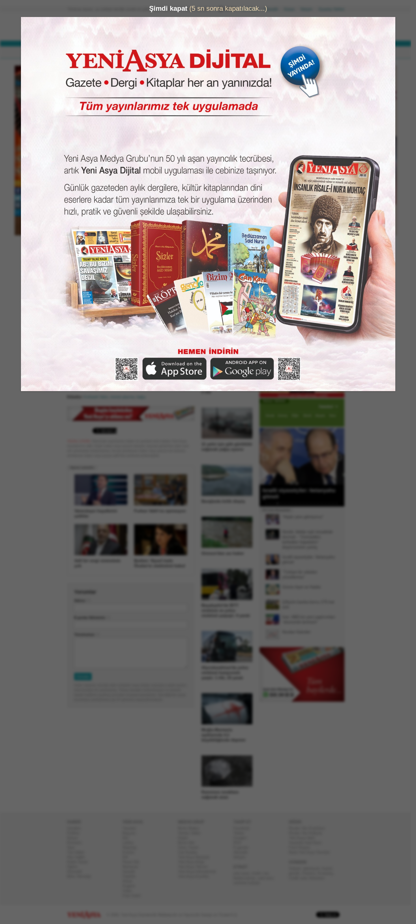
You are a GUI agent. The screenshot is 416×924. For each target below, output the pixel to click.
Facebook (244, 828)
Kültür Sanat (79, 862)
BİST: (186, 28)
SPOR (159, 52)
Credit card (300, 878)
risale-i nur (262, 873)
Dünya (74, 838)
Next (339, 456)
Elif (127, 857)
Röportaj (131, 847)
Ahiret (129, 881)
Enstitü (130, 852)
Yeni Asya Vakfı (304, 838)
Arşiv (273, 202)
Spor (73, 847)
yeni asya (244, 873)
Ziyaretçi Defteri (334, 9)
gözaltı (296, 873)
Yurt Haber (78, 852)
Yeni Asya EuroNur (195, 876)
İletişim (309, 9)
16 (324, 503)
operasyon (313, 868)
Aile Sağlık (78, 857)
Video (129, 891)
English (131, 886)
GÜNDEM (83, 52)
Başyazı (131, 833)
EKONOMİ (134, 52)
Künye (291, 9)
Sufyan (297, 868)
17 (328, 503)
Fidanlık (131, 876)
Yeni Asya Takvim (195, 867)
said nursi (268, 878)
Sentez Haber (191, 833)
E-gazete (243, 847)
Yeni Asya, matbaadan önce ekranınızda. (320, 240)
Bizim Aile (188, 843)
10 (302, 503)
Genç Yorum (190, 847)
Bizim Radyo (190, 828)
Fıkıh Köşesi (301, 847)
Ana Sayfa (251, 9)
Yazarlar (131, 828)
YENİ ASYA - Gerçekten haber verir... (104, 26)
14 (316, 503)
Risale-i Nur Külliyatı (308, 833)
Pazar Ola (133, 862)
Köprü (185, 838)
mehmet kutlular (249, 883)
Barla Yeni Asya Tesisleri (311, 852)
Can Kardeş (190, 852)
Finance (311, 873)
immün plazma (125, 397)
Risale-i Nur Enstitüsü (309, 828)
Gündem (76, 828)
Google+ (243, 838)
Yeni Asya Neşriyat (195, 857)
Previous (266, 456)
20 (339, 503)
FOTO (234, 52)
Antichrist (319, 878)
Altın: (186, 33)
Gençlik (131, 871)
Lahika (130, 843)
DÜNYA (108, 52)
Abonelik (273, 9)
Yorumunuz (86, 634)
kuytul (329, 868)
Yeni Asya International (199, 871)
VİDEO (212, 52)
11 (305, 503)
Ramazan (132, 867)
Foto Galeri (134, 895)
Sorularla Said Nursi (307, 843)
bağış (143, 397)
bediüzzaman (247, 878)
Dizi (128, 838)
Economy (327, 873)
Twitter (241, 833)
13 (313, 503)
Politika (75, 833)
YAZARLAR (185, 52)
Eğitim (74, 867)
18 (331, 503)
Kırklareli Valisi (98, 397)
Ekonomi (76, 843)
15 (320, 503)
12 (309, 503)
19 (335, 503)
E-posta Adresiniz (92, 617)
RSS (239, 843)
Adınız (82, 600)
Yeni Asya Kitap (193, 862)
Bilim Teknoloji (81, 876)
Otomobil (76, 871)
